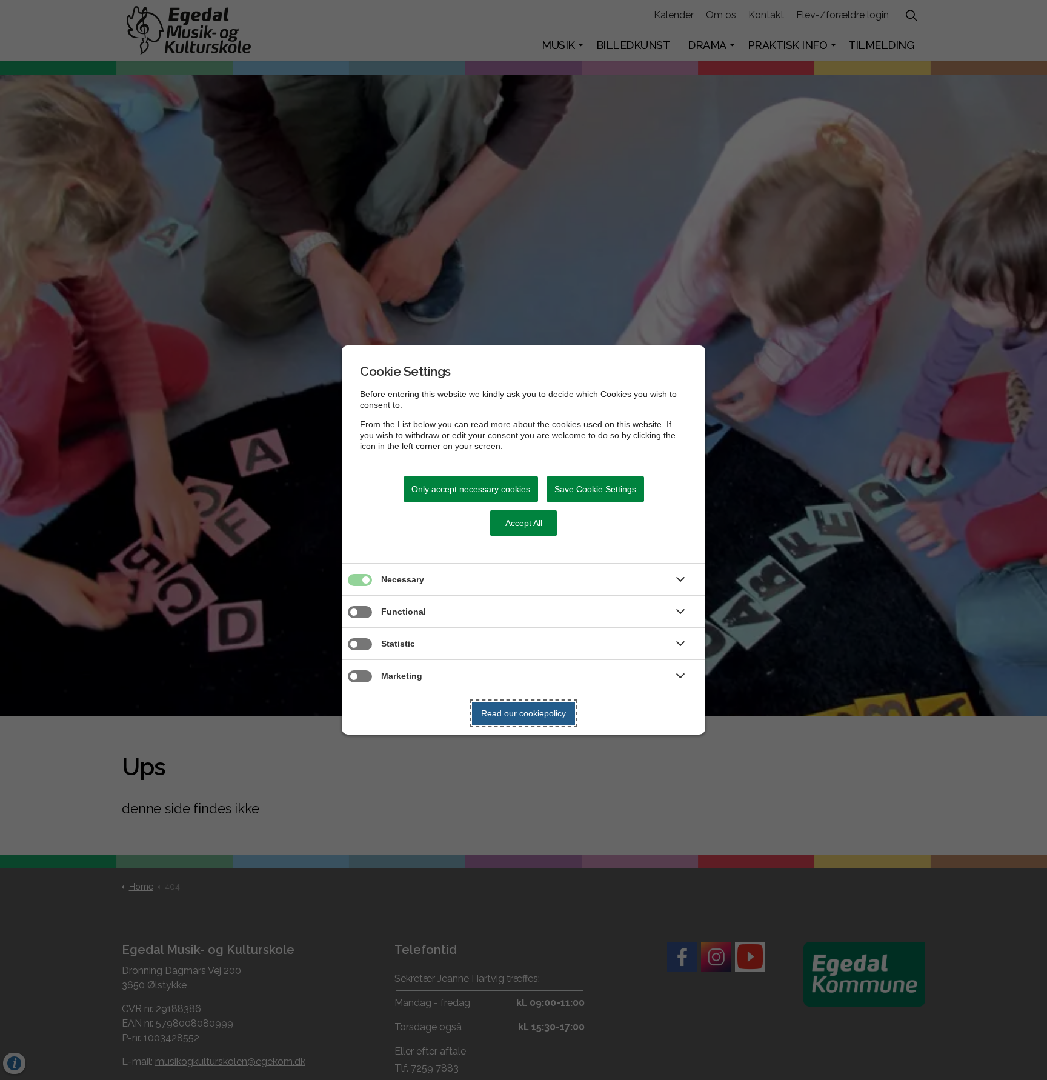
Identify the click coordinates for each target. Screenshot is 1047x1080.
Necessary (402, 579)
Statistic (398, 643)
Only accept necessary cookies (470, 489)
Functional (403, 611)
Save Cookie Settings (595, 489)
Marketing (401, 676)
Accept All (523, 523)
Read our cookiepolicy (523, 713)
